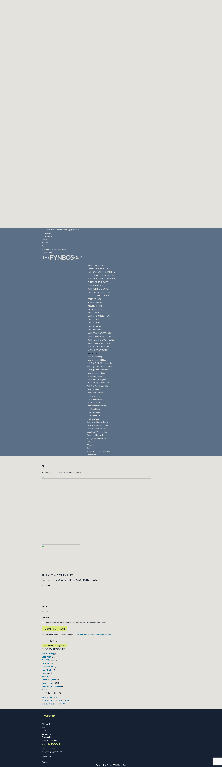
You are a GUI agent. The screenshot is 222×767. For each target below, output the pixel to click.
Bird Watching (48, 653)
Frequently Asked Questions (54, 249)
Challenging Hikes (94, 399)
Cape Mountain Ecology (97, 406)
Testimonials (47, 737)
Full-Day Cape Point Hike (97, 386)
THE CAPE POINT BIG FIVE (54, 704)
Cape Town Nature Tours (97, 422)
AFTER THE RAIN (49, 697)
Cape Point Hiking (94, 376)
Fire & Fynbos (47, 670)
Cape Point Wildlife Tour (97, 432)
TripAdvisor (46, 757)
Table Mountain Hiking (96, 360)
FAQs (44, 730)
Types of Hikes (93, 389)
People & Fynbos (49, 680)
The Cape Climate (94, 409)
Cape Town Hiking (94, 356)
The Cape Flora (93, 415)
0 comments (76, 472)
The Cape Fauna (93, 412)
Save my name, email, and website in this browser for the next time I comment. (77, 622)
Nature (45, 676)
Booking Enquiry (54, 645)
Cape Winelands (48, 660)
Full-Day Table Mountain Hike (99, 366)
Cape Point (46, 657)
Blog (44, 246)
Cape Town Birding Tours (97, 425)
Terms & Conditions (50, 740)
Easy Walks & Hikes (95, 392)
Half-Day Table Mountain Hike (100, 363)
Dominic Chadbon (51, 472)
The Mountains (93, 419)
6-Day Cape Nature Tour (99, 350)
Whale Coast (47, 689)
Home (44, 239)
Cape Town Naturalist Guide (98, 428)
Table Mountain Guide (96, 373)
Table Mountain (48, 683)
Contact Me (47, 252)
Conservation (47, 666)
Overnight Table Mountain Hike (100, 369)
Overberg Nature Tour (96, 435)
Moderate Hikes (93, 396)
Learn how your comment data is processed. (92, 634)
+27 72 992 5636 (48, 748)
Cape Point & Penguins (96, 379)
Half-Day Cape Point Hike (98, 383)
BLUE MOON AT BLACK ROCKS (55, 700)
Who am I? (46, 243)
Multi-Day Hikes (94, 402)
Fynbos (45, 673)
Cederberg (46, 663)
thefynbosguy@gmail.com (52, 751)
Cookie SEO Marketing (116, 765)
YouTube (45, 762)
